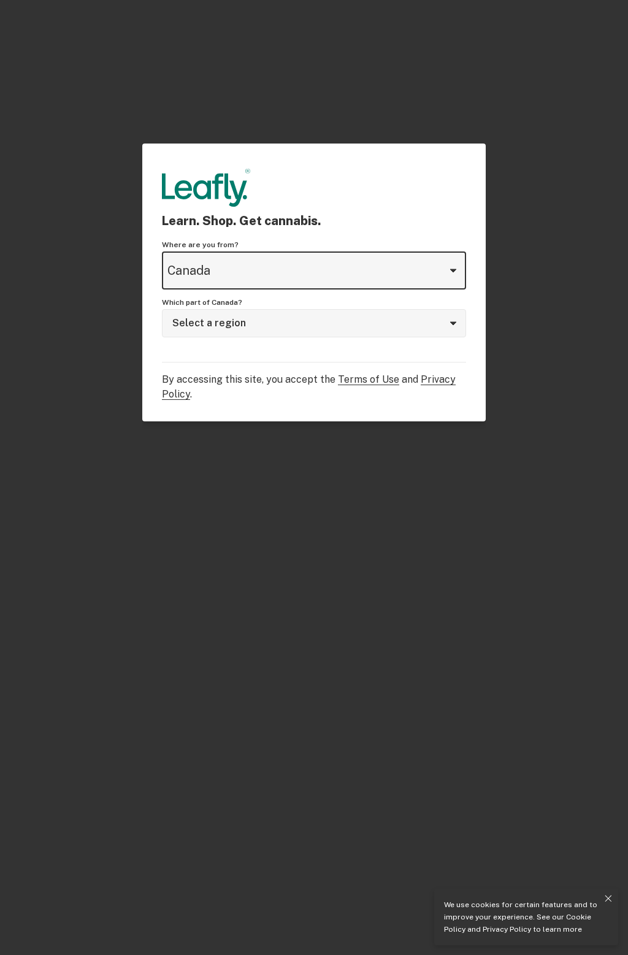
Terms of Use (368, 379)
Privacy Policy (507, 929)
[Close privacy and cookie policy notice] (608, 898)
